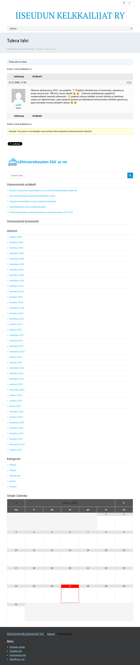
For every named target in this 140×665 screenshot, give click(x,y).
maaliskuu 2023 (16, 259)
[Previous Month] (16, 503)
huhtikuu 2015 (16, 417)
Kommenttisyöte (18, 655)
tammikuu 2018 (16, 319)
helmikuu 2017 (16, 340)
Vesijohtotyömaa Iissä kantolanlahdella (27, 207)
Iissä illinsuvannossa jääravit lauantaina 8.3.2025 (32, 196)
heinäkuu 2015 (16, 411)
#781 (129, 82)
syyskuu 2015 (15, 401)
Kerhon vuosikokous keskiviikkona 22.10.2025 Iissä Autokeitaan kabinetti (43, 190)
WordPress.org (17, 659)
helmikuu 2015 (16, 428)
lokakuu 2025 (15, 237)
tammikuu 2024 (16, 253)
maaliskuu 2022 (16, 264)
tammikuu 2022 (16, 270)
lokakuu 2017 (15, 330)
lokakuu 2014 (15, 450)
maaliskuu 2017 (16, 335)
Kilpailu (12, 465)
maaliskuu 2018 (16, 308)
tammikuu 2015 (16, 433)
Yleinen (13, 487)
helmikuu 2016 (16, 373)
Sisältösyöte (16, 651)
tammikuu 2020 (16, 275)
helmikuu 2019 (16, 286)
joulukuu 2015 (16, 384)
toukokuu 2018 (16, 302)
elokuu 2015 (15, 406)
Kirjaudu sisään (17, 647)
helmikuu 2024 (16, 248)
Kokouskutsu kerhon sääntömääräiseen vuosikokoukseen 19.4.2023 (41, 212)
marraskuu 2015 (17, 390)
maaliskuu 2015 (16, 422)
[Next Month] (124, 503)
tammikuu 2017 (16, 346)
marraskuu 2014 (17, 444)
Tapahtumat (14, 476)
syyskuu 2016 (15, 362)
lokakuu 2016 (15, 357)
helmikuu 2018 (16, 313)
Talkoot (12, 470)
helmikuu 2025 (16, 242)
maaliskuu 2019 (16, 280)
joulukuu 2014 (16, 439)
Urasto (12, 481)
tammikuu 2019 (16, 291)
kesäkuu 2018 (16, 297)
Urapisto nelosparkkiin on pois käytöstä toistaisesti (32, 201)
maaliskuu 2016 (16, 368)
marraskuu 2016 (17, 351)
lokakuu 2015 (15, 395)
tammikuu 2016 (16, 379)
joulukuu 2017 (16, 324)
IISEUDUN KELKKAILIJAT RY (70, 15)
